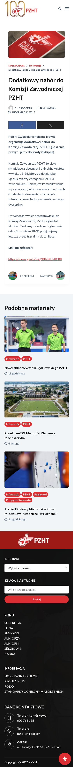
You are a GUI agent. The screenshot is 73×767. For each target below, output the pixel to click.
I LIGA (8, 628)
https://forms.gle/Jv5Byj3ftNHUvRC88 (35, 259)
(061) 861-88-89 (28, 733)
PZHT (32, 112)
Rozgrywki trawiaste (18, 500)
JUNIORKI (11, 643)
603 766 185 (25, 720)
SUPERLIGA (12, 623)
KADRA (9, 654)
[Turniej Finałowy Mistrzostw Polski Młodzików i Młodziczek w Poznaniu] (36, 469)
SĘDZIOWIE (12, 648)
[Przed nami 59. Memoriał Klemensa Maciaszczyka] (36, 399)
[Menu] (67, 9)
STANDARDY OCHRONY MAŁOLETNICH (34, 691)
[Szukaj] (59, 8)
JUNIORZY (12, 638)
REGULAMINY (14, 681)
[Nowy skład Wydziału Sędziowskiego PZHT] (36, 334)
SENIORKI (11, 633)
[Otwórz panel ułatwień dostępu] (65, 759)
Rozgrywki (40, 494)
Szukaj (37, 599)
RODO (9, 686)
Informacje (20, 112)
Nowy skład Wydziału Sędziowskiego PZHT (36, 368)
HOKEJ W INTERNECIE (21, 676)
